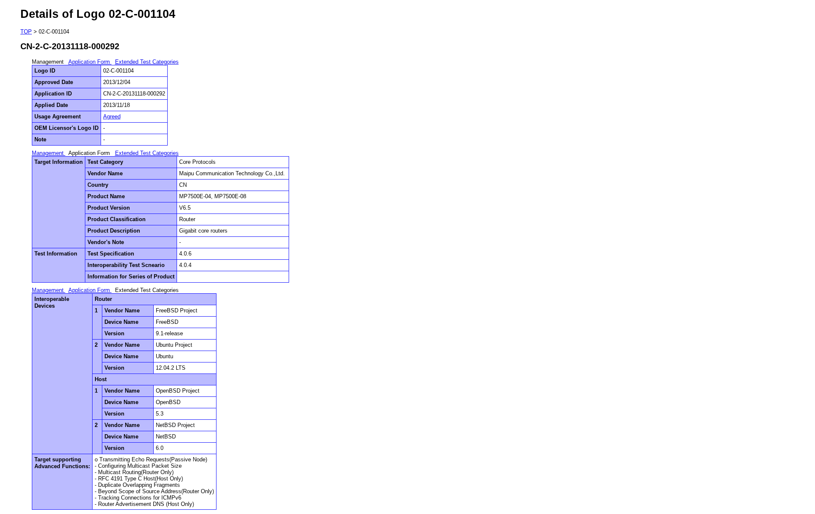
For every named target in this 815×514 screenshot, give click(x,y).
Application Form (90, 62)
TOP (26, 31)
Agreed (112, 116)
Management (48, 153)
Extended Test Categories (147, 62)
